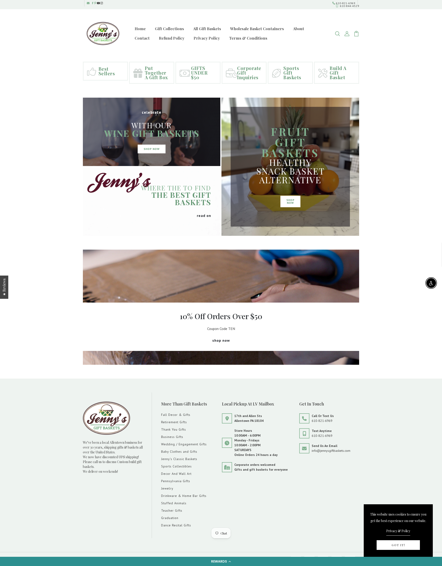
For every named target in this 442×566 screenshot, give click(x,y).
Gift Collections (169, 28)
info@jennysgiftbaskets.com (331, 451)
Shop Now (152, 149)
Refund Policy (171, 38)
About (298, 28)
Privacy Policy (207, 38)
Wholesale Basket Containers (257, 28)
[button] (221, 561)
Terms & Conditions (248, 38)
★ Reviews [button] (4, 287)
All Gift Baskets (207, 28)
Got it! (398, 545)
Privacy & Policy (398, 531)
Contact (142, 38)
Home (140, 28)
